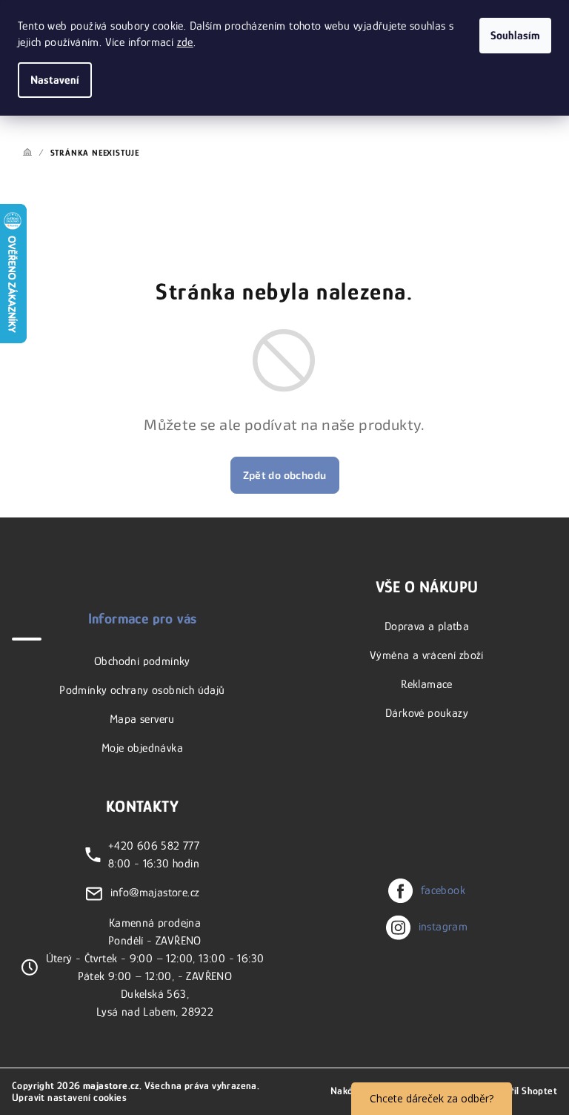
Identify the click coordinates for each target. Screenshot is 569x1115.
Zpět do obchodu (285, 475)
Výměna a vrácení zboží (427, 655)
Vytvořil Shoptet (521, 1090)
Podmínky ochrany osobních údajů (141, 690)
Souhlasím (515, 35)
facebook (443, 890)
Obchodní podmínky (142, 661)
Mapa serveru (142, 719)
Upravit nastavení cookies (69, 1097)
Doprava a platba (427, 626)
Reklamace (427, 684)
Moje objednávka (142, 748)
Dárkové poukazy (426, 713)
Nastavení (54, 80)
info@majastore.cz (155, 892)
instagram (443, 926)
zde (185, 42)
